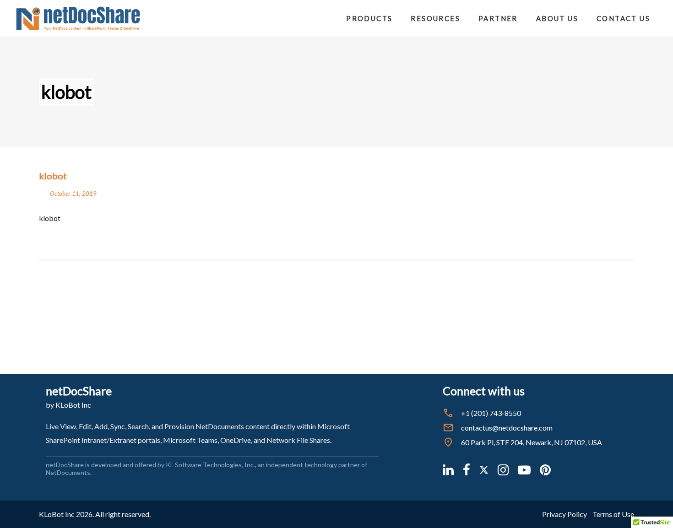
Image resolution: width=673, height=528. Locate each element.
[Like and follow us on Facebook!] (466, 469)
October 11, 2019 (73, 193)
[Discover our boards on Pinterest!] (545, 469)
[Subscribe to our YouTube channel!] (524, 469)
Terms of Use (613, 514)
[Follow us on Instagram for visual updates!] (503, 469)
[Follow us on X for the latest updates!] (483, 469)
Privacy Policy (564, 514)
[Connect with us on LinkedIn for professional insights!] (448, 469)
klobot (49, 218)
